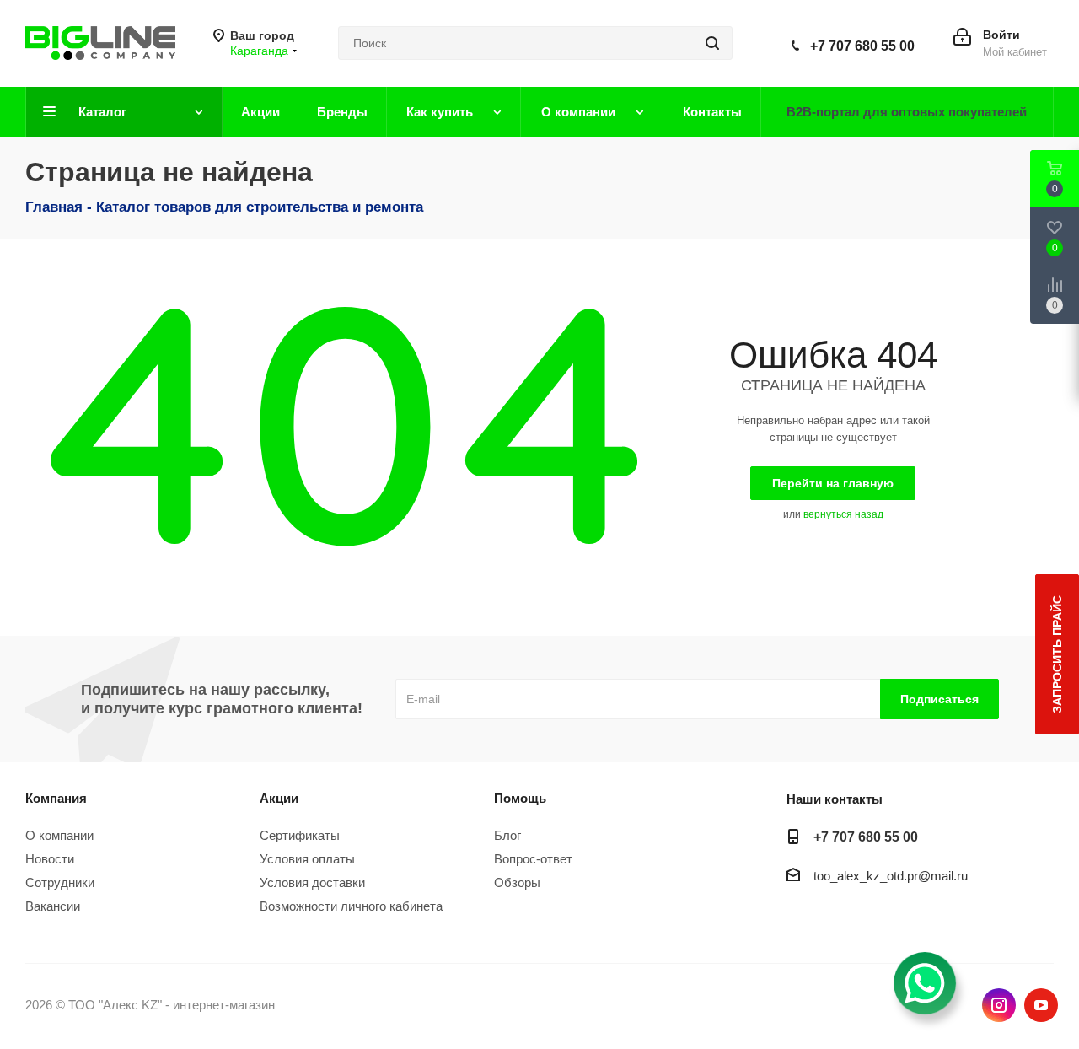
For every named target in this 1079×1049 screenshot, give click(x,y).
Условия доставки (312, 882)
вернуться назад (843, 514)
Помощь (520, 798)
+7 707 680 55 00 (862, 46)
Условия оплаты (307, 859)
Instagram (999, 1005)
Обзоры (517, 882)
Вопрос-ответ (533, 859)
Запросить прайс (1057, 654)
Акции (279, 798)
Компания (56, 798)
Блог (507, 835)
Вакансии (52, 906)
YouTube (1041, 1005)
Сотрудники (59, 882)
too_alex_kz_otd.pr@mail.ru (890, 876)
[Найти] (712, 43)
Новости (49, 859)
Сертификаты (300, 835)
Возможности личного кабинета (351, 906)
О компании (59, 835)
